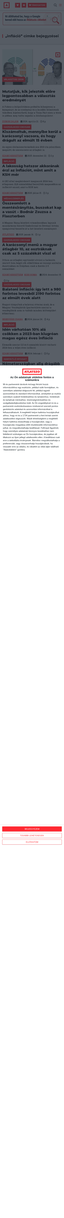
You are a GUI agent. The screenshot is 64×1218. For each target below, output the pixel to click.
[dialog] (32, 791)
